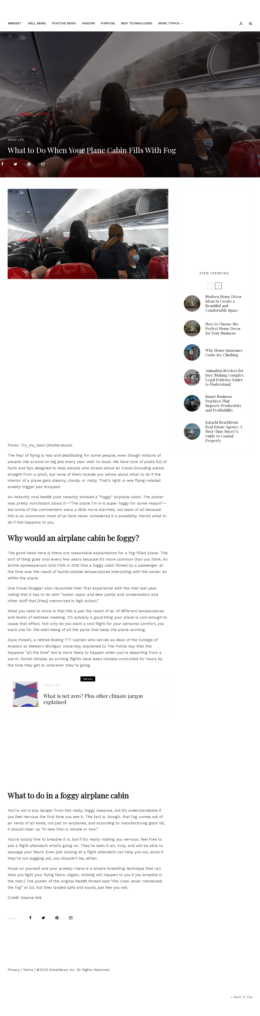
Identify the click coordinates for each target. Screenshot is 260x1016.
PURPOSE (108, 23)
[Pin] (29, 164)
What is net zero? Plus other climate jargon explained (93, 699)
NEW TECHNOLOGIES (136, 23)
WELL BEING (37, 23)
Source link (31, 897)
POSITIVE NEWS (64, 23)
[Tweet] (15, 164)
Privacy (14, 970)
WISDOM (88, 23)
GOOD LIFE (16, 139)
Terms (28, 970)
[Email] (43, 164)
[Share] (2, 164)
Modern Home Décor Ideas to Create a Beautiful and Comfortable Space (223, 303)
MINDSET (15, 23)
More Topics (169, 23)
